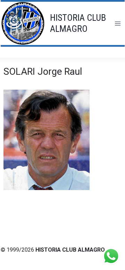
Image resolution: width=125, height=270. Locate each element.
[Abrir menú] (117, 23)
